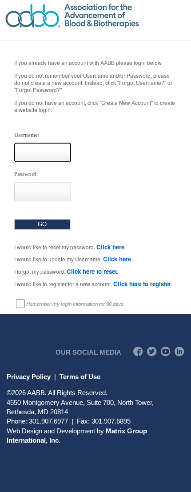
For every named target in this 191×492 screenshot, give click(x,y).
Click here (110, 247)
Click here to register (142, 284)
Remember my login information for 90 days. (75, 303)
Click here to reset (92, 271)
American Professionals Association (95, 15)
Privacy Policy (29, 376)
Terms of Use (80, 376)
